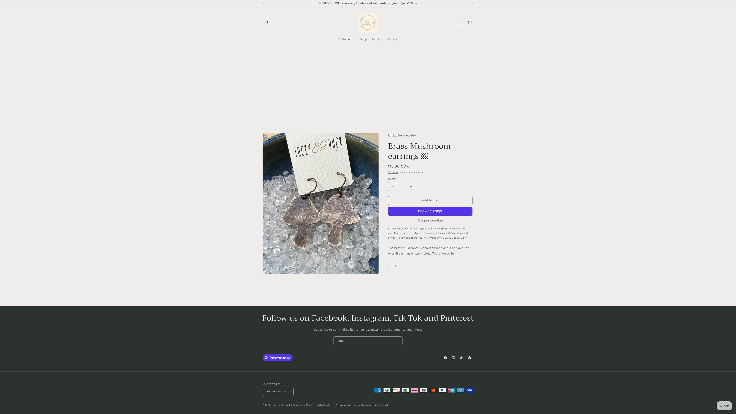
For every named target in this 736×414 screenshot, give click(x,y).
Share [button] (395, 265)
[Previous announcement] (264, 3)
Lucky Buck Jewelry (282, 405)
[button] (267, 22)
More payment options (430, 220)
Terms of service (362, 405)
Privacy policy (343, 405)
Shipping (393, 172)
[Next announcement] (472, 3)
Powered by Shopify (303, 405)
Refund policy (324, 405)
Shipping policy (383, 405)
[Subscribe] (398, 340)
